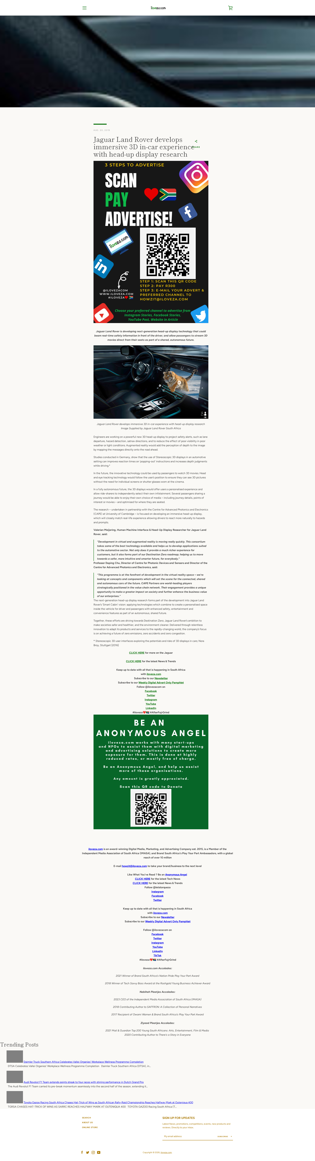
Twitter (151, 695)
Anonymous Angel (176, 874)
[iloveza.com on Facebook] (82, 1152)
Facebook (151, 691)
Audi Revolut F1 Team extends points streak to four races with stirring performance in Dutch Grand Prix (84, 1082)
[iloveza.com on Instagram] (93, 1152)
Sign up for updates (178, 1118)
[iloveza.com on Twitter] (87, 1152)
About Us (87, 1122)
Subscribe (223, 1136)
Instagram (151, 699)
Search (86, 1118)
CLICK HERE (136, 652)
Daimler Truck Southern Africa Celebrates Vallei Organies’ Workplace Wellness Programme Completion (84, 1061)
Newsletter (161, 678)
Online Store (90, 1127)
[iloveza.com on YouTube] (98, 1152)
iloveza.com (154, 674)
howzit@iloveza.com (134, 866)
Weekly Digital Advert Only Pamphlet (161, 682)
